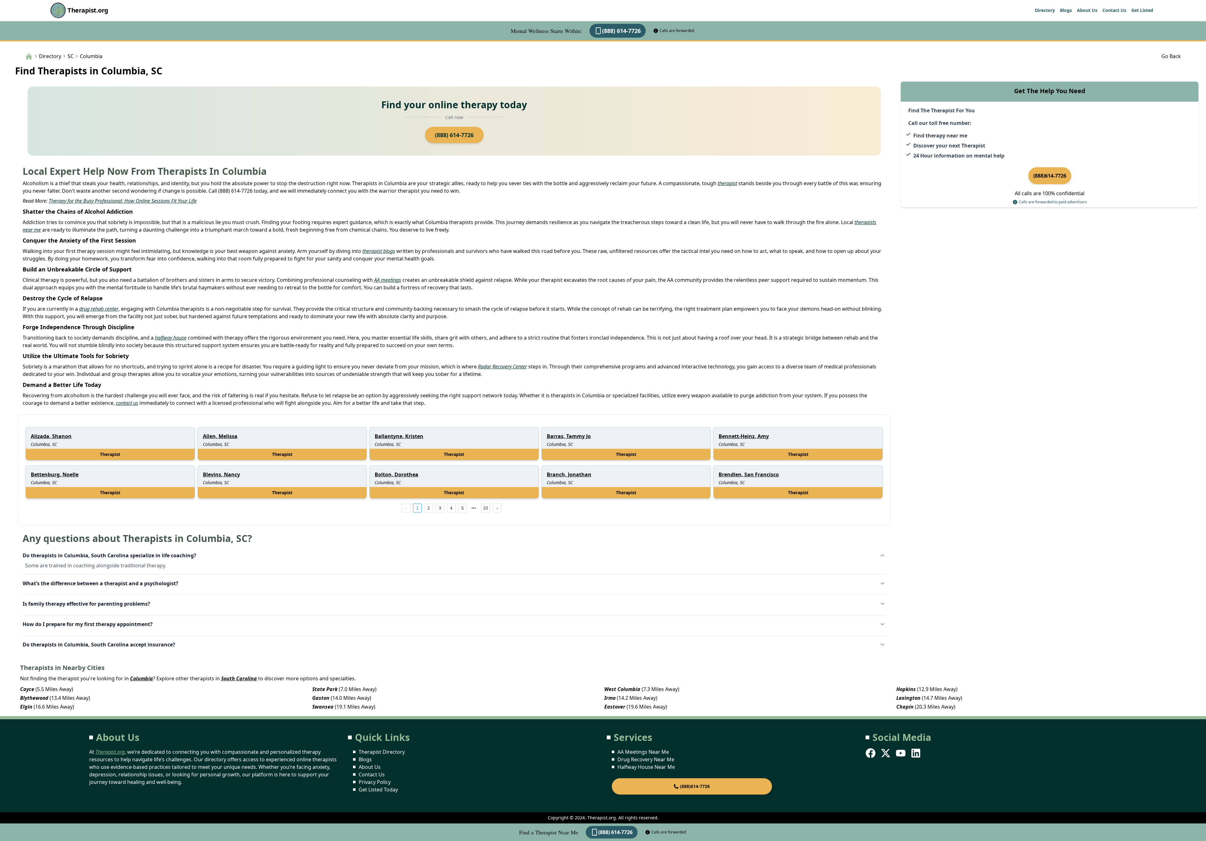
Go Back (1171, 56)
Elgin (26, 706)
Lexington (908, 697)
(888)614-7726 (1049, 175)
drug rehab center (98, 308)
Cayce (27, 689)
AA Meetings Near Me (643, 751)
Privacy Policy (375, 782)
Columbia (141, 678)
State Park (325, 689)
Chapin (905, 706)
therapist (727, 183)
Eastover (614, 706)
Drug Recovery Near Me (645, 759)
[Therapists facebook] (871, 753)
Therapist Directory (382, 751)
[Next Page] (497, 508)
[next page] (473, 508)
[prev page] (406, 508)
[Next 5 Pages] (474, 508)
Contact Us (1114, 10)
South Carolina (239, 678)
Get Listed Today (378, 789)
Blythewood (34, 697)
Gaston (320, 697)
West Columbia (622, 689)
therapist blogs (378, 251)
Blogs (1066, 10)
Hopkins (906, 689)
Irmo (610, 697)
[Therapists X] (886, 753)
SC (70, 56)
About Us (1087, 10)
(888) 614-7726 (621, 31)
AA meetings (387, 279)
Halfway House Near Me (646, 766)
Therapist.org (88, 10)
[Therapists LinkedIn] (916, 753)
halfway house (171, 337)
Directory (1045, 10)
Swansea (323, 706)
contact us (127, 402)
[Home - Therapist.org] (29, 55)
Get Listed (1142, 10)
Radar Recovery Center (502, 366)
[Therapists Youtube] (901, 753)
